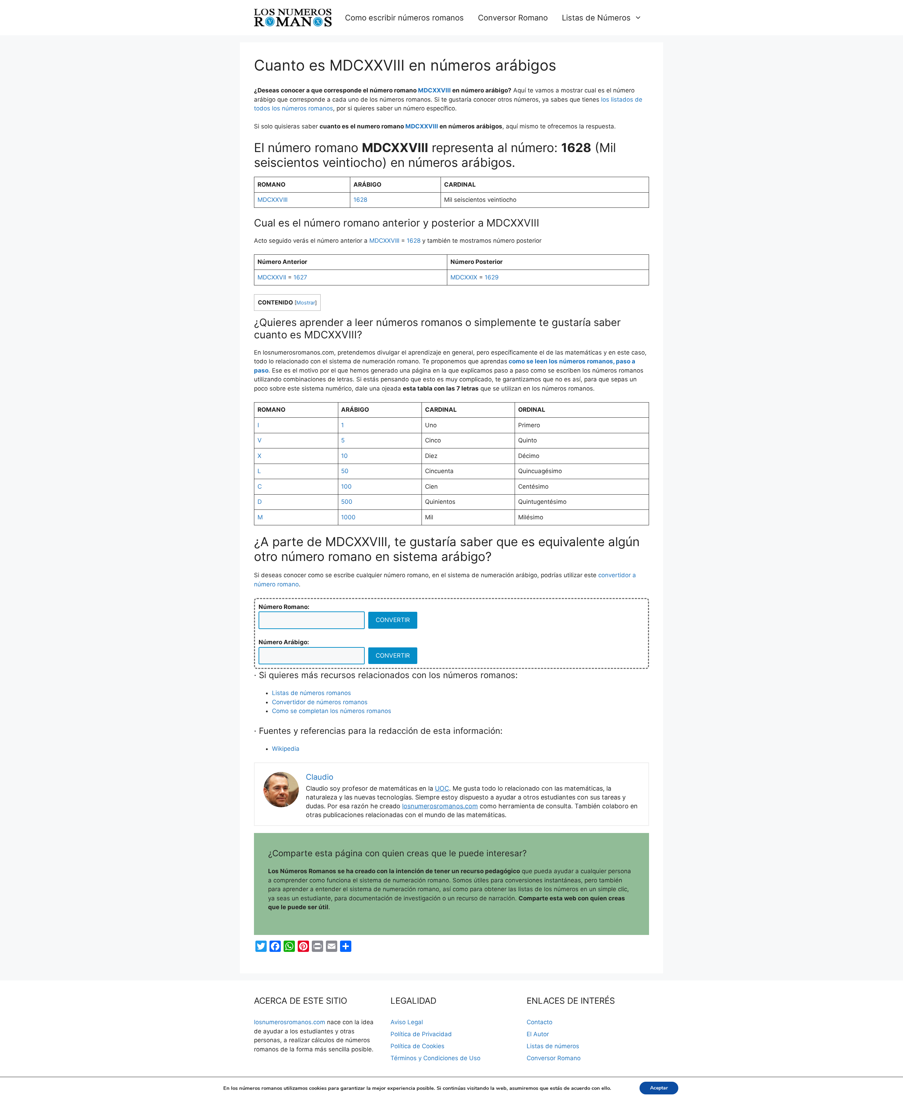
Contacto (539, 1022)
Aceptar (659, 1088)
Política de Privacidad (421, 1034)
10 (344, 455)
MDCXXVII (271, 277)
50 (345, 471)
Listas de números (553, 1046)
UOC (442, 788)
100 (346, 486)
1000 (348, 517)
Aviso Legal (406, 1022)
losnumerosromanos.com (440, 806)
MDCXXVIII (434, 90)
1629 (492, 277)
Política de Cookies (417, 1046)
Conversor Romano (513, 17)
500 (346, 501)
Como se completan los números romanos (331, 710)
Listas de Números (596, 17)
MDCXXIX (463, 277)
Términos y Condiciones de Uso (435, 1058)
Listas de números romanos (311, 692)
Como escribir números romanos (404, 17)
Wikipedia (285, 748)
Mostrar (305, 303)
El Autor (538, 1034)
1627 (300, 277)
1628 (360, 199)
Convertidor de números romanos (320, 702)
